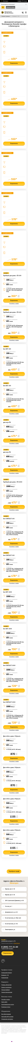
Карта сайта (4, 1002)
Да (3, 7)
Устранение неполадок (7, 1019)
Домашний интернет (6, 972)
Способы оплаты (5, 999)
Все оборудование (6, 1014)
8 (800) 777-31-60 (22, 1)
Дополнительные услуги (7, 1004)
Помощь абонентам (6, 985)
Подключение (7, 953)
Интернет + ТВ (5, 975)
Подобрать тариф (14, 871)
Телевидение (4, 977)
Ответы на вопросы (6, 987)
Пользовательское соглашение (8, 1038)
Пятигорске (17, 943)
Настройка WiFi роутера (7, 1016)
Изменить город (10, 7)
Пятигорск (5, 1)
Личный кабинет (5, 990)
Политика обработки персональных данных (11, 1036)
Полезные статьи (5, 1007)
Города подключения (6, 992)
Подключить (14, 63)
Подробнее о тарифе (14, 66)
